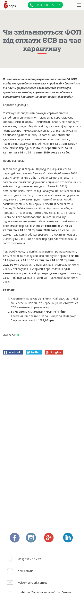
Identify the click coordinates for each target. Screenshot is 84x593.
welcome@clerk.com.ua (32, 582)
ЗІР (18, 335)
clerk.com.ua (25, 571)
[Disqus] (42, 407)
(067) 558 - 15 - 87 (47, 5)
